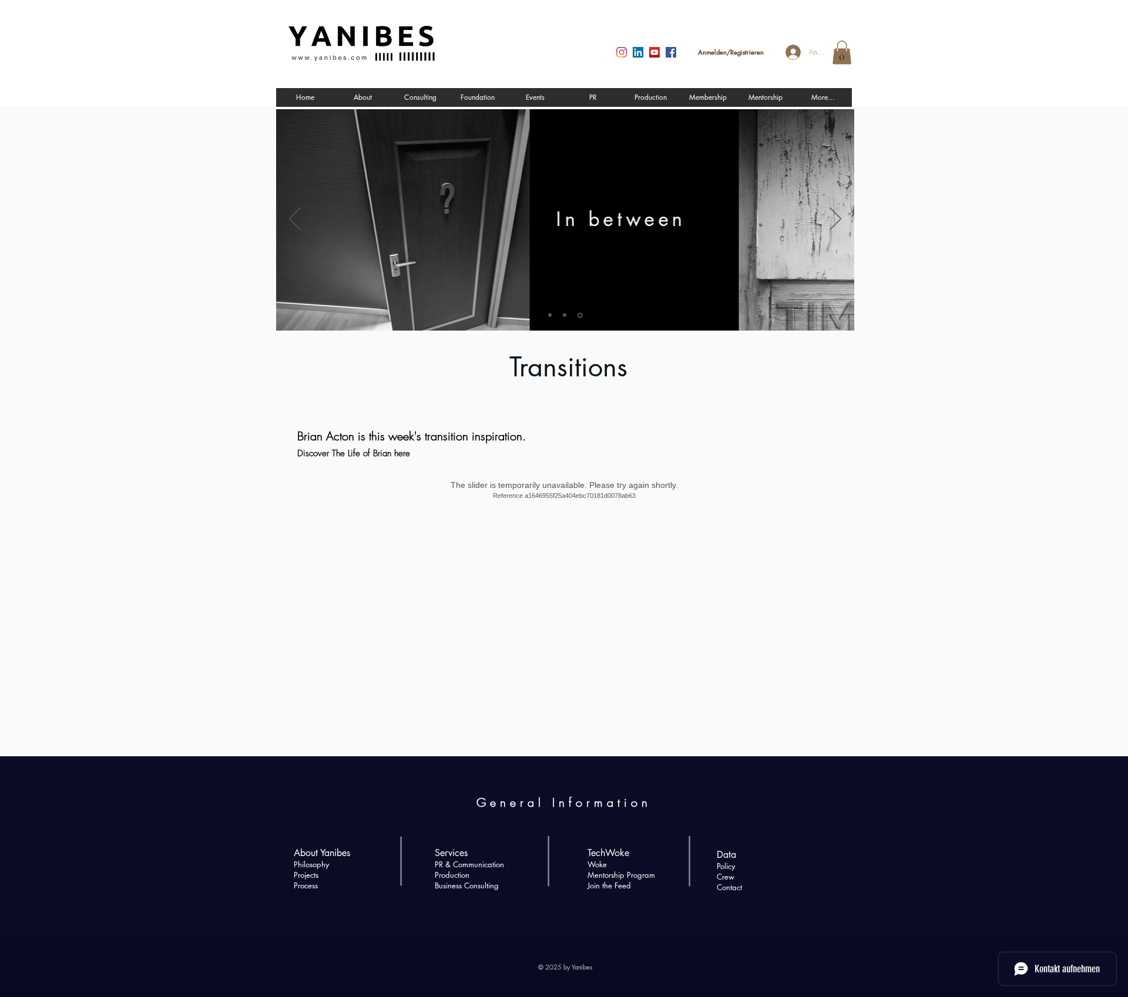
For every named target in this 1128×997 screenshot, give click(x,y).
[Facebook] (671, 52)
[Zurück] (295, 219)
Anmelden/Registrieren (731, 52)
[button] (842, 53)
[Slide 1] (550, 315)
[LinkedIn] (638, 52)
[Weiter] (835, 219)
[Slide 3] (580, 315)
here (402, 453)
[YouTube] (654, 52)
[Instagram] (621, 52)
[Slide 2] (564, 315)
